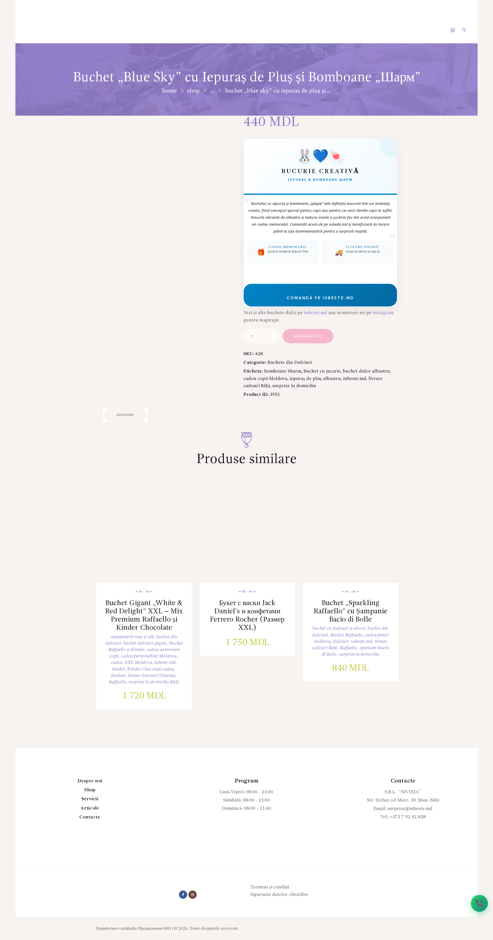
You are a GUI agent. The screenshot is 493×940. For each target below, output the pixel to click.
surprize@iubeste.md (409, 808)
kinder (118, 669)
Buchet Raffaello (346, 635)
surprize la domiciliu (294, 386)
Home (169, 90)
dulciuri (341, 641)
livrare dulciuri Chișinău (152, 675)
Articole (89, 808)
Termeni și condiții (269, 887)
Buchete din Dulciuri (290, 362)
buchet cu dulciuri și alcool (338, 628)
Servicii (89, 799)
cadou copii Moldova (265, 378)
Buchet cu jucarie (322, 371)
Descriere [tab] (125, 415)
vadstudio (128, 929)
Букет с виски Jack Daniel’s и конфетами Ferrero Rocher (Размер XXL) (247, 616)
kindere (118, 675)
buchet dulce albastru (366, 371)
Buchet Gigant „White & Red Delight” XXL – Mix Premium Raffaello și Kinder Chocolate (144, 616)
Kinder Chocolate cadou (150, 669)
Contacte (89, 817)
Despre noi (90, 781)
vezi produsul (148, 538)
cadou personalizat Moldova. (149, 656)
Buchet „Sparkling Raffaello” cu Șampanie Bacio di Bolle (350, 611)
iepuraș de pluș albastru (315, 378)
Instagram (383, 313)
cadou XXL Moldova (131, 662)
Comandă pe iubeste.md (320, 298)
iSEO (168, 929)
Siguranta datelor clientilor (279, 894)
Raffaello (117, 682)
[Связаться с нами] (479, 903)
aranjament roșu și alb (132, 637)
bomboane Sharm (282, 371)
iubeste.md (315, 313)
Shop (193, 90)
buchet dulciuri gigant (145, 643)
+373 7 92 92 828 (408, 817)
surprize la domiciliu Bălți (154, 682)
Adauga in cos (308, 336)
